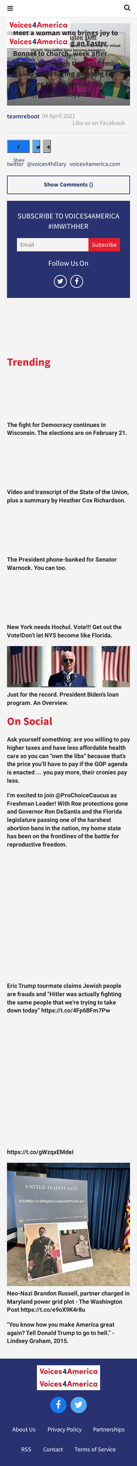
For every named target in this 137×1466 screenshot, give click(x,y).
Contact (53, 1449)
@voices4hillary (46, 164)
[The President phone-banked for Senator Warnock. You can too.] (68, 532)
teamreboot (23, 116)
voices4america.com (94, 164)
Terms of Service (95, 1449)
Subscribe (104, 244)
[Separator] (47, 146)
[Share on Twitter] (36, 146)
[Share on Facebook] (18, 146)
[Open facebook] (76, 281)
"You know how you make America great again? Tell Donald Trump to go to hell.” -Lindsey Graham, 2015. (60, 1332)
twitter (15, 164)
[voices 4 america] (68, 33)
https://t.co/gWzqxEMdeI (40, 1152)
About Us (24, 1429)
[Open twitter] (60, 281)
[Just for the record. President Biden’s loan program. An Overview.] (68, 666)
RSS (26, 1449)
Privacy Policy (64, 1429)
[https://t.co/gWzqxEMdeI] (68, 1083)
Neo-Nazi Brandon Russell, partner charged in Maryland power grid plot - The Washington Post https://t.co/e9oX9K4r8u (68, 1301)
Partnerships (109, 1429)
